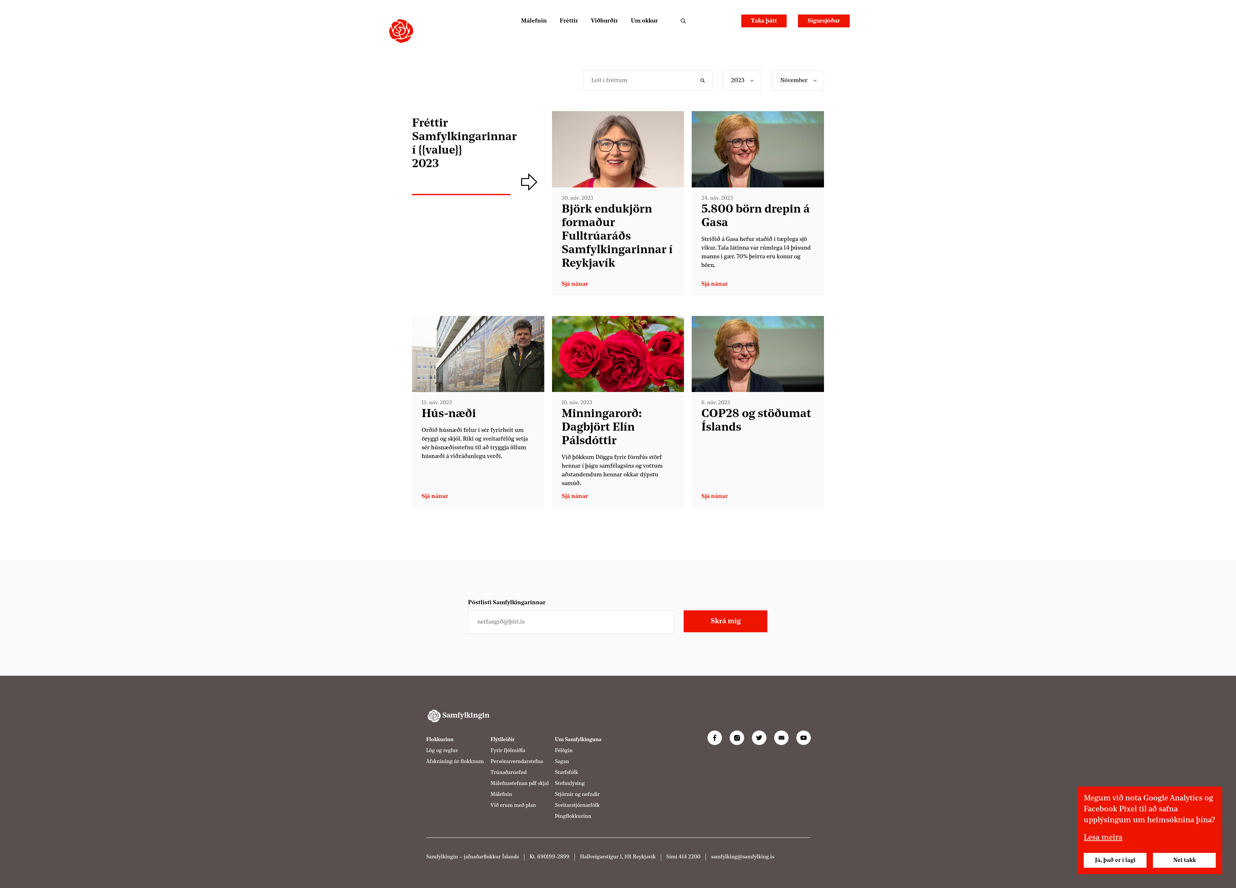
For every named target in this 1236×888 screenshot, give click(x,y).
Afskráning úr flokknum (455, 761)
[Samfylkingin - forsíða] (401, 31)
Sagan (562, 761)
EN (724, 21)
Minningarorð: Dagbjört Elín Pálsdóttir (602, 427)
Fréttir (569, 21)
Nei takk (1184, 860)
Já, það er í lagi (1115, 860)
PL (707, 21)
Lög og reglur (442, 750)
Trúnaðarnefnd (509, 772)
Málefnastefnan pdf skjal (520, 783)
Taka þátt (764, 21)
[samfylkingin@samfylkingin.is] (781, 737)
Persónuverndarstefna (517, 761)
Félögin (564, 750)
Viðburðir (604, 21)
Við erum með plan (513, 805)
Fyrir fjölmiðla (508, 750)
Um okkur (644, 21)
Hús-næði (449, 414)
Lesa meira (1103, 838)
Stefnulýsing (570, 783)
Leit (683, 21)
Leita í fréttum (704, 80)
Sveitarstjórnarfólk (577, 805)
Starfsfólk (566, 772)
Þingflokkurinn (573, 816)
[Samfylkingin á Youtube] (803, 737)
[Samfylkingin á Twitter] (759, 737)
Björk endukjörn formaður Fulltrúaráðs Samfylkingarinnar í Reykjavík (617, 237)
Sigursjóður (824, 21)
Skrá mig (726, 621)
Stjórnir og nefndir (577, 794)
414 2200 (689, 857)
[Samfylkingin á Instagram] (737, 737)
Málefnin (534, 21)
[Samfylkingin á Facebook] (714, 737)
